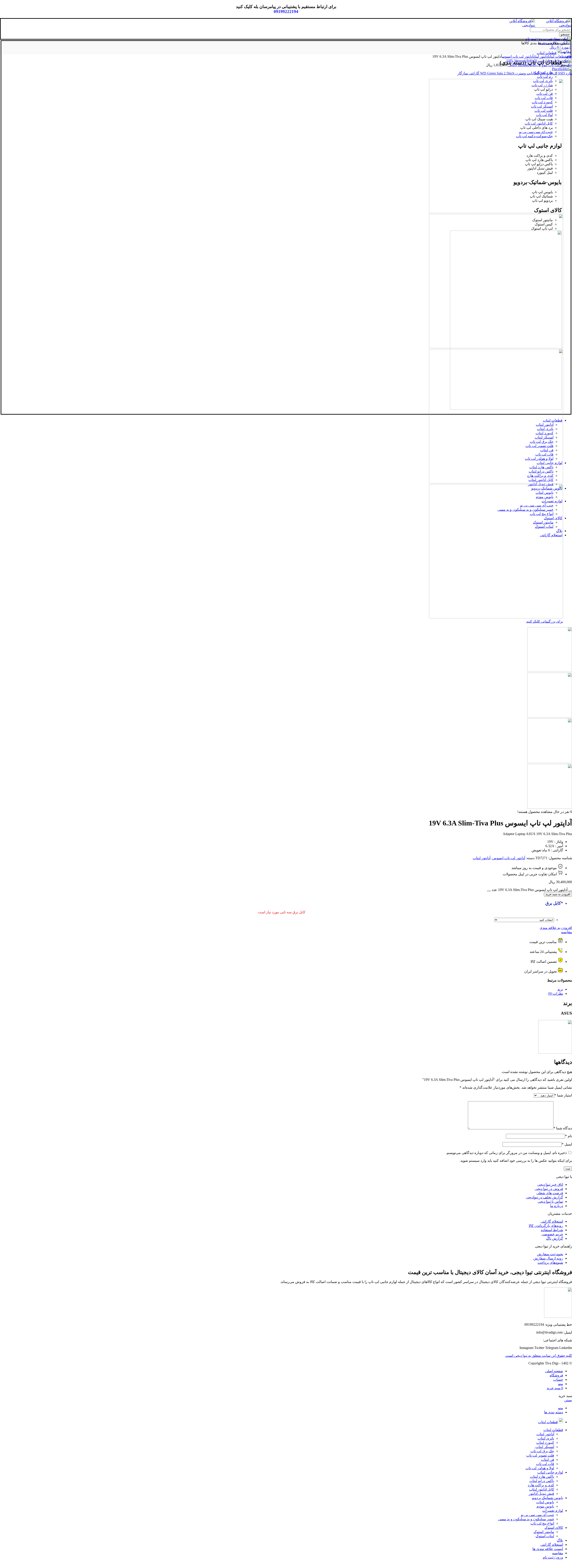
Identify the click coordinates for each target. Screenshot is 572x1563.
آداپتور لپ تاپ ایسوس (518, 56)
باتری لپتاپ (546, 1438)
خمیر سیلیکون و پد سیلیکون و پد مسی (526, 1519)
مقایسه (566, 932)
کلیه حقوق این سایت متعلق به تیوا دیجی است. (538, 1355)
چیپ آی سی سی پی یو (537, 1515)
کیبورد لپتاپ (545, 1442)
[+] (489, 891)
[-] (570, 891)
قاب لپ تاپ (545, 1464)
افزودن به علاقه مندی (556, 928)
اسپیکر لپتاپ (544, 1447)
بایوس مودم (545, 1506)
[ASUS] (555, 1052)
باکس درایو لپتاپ (541, 1481)
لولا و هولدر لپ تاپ (540, 1468)
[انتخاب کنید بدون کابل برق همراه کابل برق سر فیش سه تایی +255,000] (524, 920)
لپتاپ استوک (545, 1536)
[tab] (281, 989)
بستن (568, 1400)
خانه (569, 56)
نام (568, 1136)
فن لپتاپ (547, 1459)
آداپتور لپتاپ (541, 56)
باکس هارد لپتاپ (542, 1476)
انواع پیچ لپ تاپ (542, 1523)
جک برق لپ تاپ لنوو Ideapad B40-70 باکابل (540, 65)
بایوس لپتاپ (545, 1502)
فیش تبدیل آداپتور (541, 1493)
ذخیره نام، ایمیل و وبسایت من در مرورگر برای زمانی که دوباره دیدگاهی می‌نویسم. (506, 1153)
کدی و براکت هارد (541, 1485)
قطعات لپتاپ (557, 56)
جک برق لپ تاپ (542, 1451)
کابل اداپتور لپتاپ (541, 1489)
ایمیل (567, 1144)
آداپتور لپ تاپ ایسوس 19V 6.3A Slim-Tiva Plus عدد (530, 890)
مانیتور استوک (544, 1532)
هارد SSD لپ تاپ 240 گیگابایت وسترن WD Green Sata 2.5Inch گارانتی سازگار (514, 73)
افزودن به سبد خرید (558, 894)
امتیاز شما (563, 1095)
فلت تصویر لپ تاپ (540, 1455)
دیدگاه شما (562, 1128)
